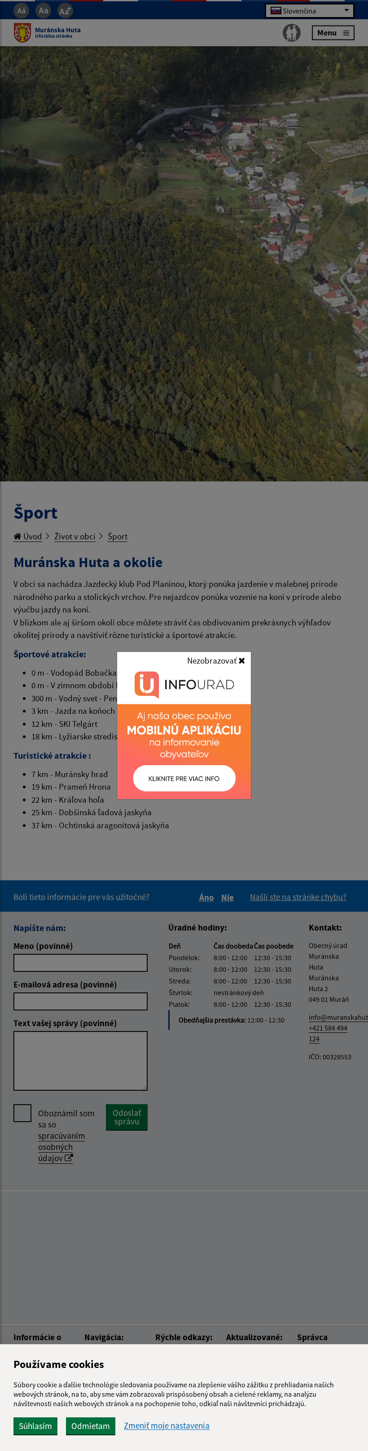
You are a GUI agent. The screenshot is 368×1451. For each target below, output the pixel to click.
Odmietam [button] (90, 1425)
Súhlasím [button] (35, 1425)
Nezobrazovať (212, 660)
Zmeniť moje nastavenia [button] (167, 1425)
